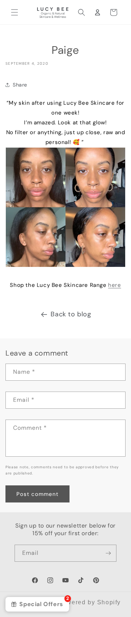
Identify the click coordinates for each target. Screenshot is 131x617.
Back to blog (71, 314)
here (114, 285)
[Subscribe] (108, 553)
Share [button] (20, 84)
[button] (15, 12)
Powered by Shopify (89, 602)
